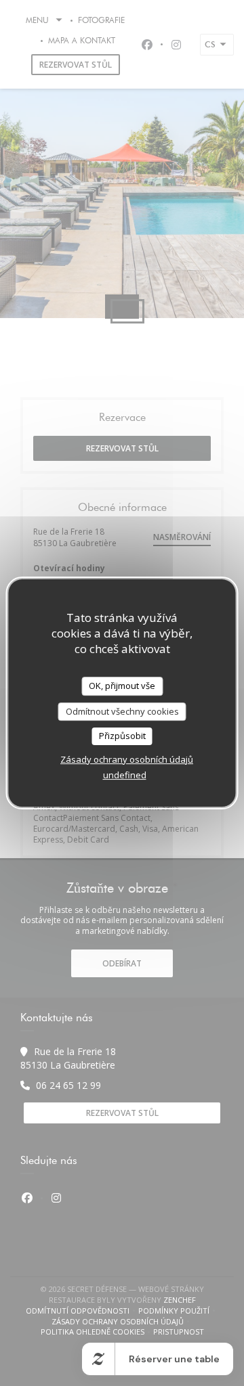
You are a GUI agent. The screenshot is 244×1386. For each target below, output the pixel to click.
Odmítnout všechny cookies (122, 711)
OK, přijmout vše (122, 685)
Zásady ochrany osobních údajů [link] (126, 759)
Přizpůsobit (122, 736)
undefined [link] (124, 775)
